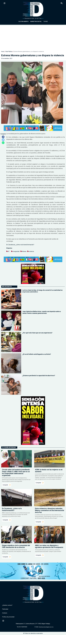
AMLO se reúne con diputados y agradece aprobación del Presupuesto (49, 546)
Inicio (2, 51)
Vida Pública (8, 51)
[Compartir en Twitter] (3, 140)
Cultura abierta (23, 21)
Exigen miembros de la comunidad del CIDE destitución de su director (16, 546)
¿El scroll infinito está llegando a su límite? (36, 354)
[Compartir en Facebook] (3, 137)
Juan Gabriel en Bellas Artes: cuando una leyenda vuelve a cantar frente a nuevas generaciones (41, 312)
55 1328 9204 (23, 627)
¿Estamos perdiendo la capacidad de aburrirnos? (38, 375)
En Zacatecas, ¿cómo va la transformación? (20, 244)
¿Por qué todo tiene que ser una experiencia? (37, 333)
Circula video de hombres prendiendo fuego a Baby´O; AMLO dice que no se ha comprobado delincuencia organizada (16, 472)
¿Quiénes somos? (7, 605)
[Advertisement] (33, 37)
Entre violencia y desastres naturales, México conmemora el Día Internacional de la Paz (49, 510)
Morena (24, 251)
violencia (31, 251)
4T (8, 251)
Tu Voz (45, 21)
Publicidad (5, 609)
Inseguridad (16, 251)
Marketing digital (36, 21)
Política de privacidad (8, 617)
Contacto (4, 613)
